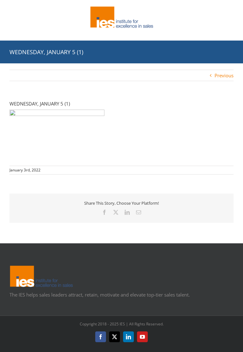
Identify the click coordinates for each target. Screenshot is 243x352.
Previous (224, 75)
